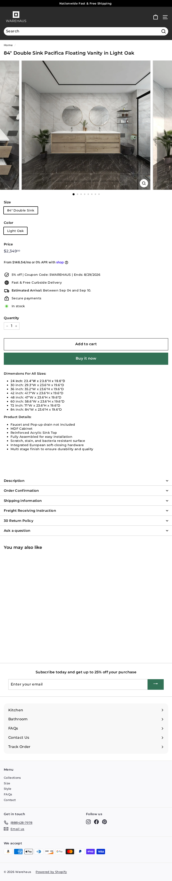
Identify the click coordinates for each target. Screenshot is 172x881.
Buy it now (86, 358)
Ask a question (17, 530)
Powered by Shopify (51, 872)
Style (7, 788)
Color (8, 222)
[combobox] (86, 31)
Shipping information (23, 500)
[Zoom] (144, 183)
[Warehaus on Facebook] (96, 821)
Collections (12, 777)
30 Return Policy (18, 520)
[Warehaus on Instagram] (88, 821)
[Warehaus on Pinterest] (104, 821)
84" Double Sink (20, 210)
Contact (10, 800)
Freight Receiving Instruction (30, 510)
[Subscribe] (156, 684)
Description (14, 480)
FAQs (8, 794)
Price (8, 244)
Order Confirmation (21, 490)
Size (7, 202)
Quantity (11, 318)
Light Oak (15, 231)
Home (8, 45)
